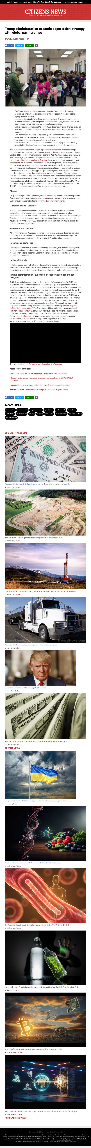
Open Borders (48, 410)
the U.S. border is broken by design (44, 321)
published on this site (64, 1140)
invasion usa (49, 414)
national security (22, 410)
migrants (32, 414)
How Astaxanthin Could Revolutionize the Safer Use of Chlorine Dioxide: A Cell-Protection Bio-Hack (37, 925)
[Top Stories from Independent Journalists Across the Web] (45, 17)
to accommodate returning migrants (50, 201)
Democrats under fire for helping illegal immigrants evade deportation (38, 373)
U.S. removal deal (11, 417)
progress (40, 414)
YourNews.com (31, 389)
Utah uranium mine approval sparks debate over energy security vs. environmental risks (33, 538)
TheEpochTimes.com (46, 389)
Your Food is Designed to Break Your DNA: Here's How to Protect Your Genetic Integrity (33, 863)
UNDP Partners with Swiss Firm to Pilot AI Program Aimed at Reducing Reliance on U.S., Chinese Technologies (41, 1111)
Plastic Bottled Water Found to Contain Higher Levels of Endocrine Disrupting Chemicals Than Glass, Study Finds (42, 987)
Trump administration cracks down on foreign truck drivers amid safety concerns (31, 645)
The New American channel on (44, 364)
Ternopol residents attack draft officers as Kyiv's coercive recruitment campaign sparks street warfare (38, 801)
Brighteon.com (62, 389)
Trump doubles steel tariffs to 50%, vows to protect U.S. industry (25, 688)
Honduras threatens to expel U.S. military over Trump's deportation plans (39, 385)
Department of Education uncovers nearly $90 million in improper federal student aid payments (36, 741)
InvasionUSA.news (23, 316)
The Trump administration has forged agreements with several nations (39, 150)
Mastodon (11, 45)
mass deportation (61, 414)
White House (72, 410)
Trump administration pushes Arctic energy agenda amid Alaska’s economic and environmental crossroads (40, 591)
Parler (20, 45)
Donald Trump (10, 410)
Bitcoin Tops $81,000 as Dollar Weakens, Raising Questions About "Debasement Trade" (33, 1049)
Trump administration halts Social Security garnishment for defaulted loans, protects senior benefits (37, 484)
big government (21, 414)
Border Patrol (10, 414)
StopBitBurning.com (53, 2)
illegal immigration (36, 410)
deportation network (75, 414)
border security (60, 410)
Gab (29, 45)
